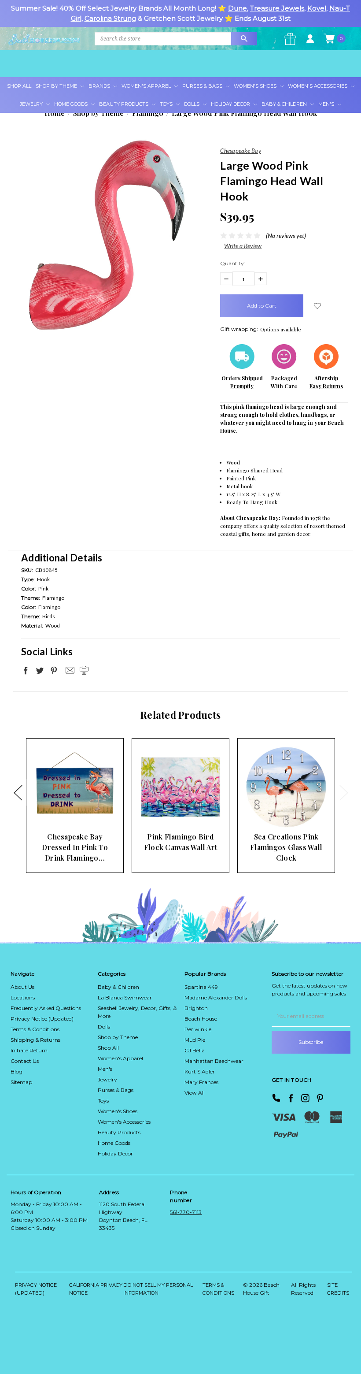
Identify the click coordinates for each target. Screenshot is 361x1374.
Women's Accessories (318, 86)
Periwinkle (197, 1029)
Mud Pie (194, 1039)
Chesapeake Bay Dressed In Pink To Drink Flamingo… (75, 847)
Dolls (192, 104)
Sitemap (21, 1082)
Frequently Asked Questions (46, 1008)
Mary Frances (201, 1082)
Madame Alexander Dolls (215, 997)
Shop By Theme (57, 86)
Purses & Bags (203, 86)
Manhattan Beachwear (213, 1061)
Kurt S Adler (199, 1071)
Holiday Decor (231, 104)
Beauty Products (124, 104)
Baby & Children (285, 104)
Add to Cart (61, 810)
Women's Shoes (256, 86)
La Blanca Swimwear (125, 997)
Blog (16, 1071)
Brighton (196, 1008)
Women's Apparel (147, 86)
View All (194, 1092)
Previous (17, 792)
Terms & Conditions (35, 1029)
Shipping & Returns (35, 1039)
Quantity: (232, 263)
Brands (99, 86)
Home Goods (71, 104)
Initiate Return (29, 1050)
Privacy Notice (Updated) (42, 1018)
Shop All (19, 86)
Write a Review (243, 245)
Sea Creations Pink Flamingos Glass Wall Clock (286, 847)
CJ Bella (194, 1050)
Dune (237, 8)
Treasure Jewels (277, 8)
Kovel (316, 8)
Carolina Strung (110, 18)
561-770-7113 (186, 1212)
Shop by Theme (118, 1037)
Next (343, 792)
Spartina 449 (201, 987)
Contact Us (25, 1061)
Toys (167, 104)
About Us (22, 987)
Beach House (200, 1018)
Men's (326, 104)
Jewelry (32, 104)
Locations (23, 997)
